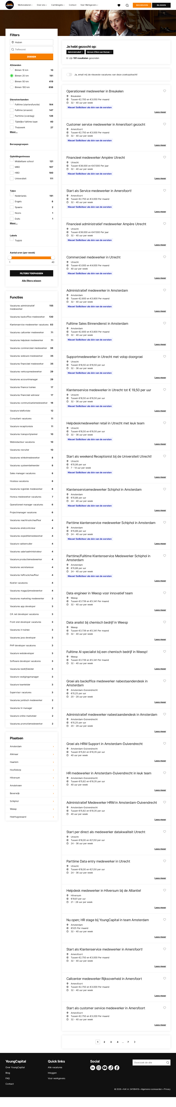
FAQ (7, 1078)
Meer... (14, 132)
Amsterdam (16, 746)
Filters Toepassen (31, 273)
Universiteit (20, 178)
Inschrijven (142, 5)
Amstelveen (16, 785)
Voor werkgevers (56, 1078)
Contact (72, 5)
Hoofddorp (15, 769)
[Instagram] (99, 1067)
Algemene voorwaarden (151, 1089)
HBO (17, 172)
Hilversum (15, 777)
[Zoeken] (127, 5)
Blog (8, 1072)
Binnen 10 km (21, 70)
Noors (18, 213)
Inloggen (161, 5)
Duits (17, 218)
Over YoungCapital (15, 1067)
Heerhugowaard (18, 816)
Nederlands (20, 195)
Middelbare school (24, 161)
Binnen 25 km (22, 75)
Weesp (13, 809)
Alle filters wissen (31, 280)
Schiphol (14, 801)
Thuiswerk (20, 127)
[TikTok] (111, 1067)
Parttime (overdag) (24, 116)
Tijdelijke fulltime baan (26, 121)
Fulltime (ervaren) (23, 110)
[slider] (10, 258)
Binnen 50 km (22, 81)
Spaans (18, 207)
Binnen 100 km (22, 87)
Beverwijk (15, 793)
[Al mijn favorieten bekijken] (119, 5)
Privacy (167, 1089)
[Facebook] (117, 1067)
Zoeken (31, 56)
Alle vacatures (55, 1067)
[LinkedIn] (93, 1067)
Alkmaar (14, 754)
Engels (18, 201)
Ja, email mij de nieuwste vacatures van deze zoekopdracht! (105, 74)
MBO (17, 167)
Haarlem (14, 762)
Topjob (18, 240)
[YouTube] (105, 1067)
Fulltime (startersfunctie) (27, 104)
